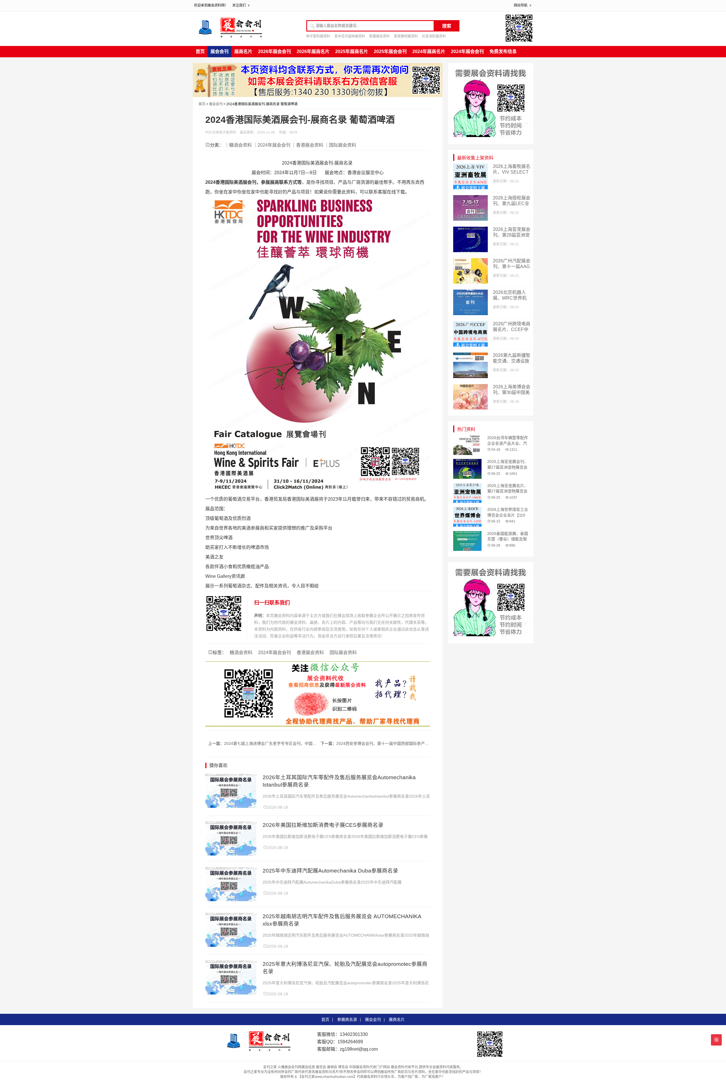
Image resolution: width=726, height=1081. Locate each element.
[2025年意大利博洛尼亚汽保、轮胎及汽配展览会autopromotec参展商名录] (230, 993)
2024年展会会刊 (467, 51)
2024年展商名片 (428, 51)
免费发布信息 (503, 51)
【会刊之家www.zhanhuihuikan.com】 (327, 1077)
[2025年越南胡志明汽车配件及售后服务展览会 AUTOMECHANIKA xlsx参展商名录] (230, 945)
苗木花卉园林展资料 (349, 36)
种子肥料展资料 (318, 36)
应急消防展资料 (434, 36)
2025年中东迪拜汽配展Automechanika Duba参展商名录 (330, 871)
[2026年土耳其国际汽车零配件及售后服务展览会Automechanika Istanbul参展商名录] (230, 806)
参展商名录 (347, 1019)
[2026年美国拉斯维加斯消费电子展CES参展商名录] (230, 854)
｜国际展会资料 (340, 145)
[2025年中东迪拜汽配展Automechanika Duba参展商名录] (230, 899)
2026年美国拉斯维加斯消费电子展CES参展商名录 (323, 825)
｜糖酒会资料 (238, 145)
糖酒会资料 (241, 652)
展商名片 (243, 51)
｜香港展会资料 (307, 145)
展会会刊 (219, 51)
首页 (200, 51)
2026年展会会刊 (274, 51)
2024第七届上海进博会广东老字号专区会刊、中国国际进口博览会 (282, 743)
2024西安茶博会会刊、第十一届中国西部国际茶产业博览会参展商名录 (398, 743)
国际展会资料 (343, 652)
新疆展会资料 (379, 36)
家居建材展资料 (406, 36)
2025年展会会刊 (390, 51)
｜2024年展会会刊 (271, 145)
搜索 (446, 26)
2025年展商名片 (351, 51)
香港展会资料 (310, 652)
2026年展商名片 (313, 51)
